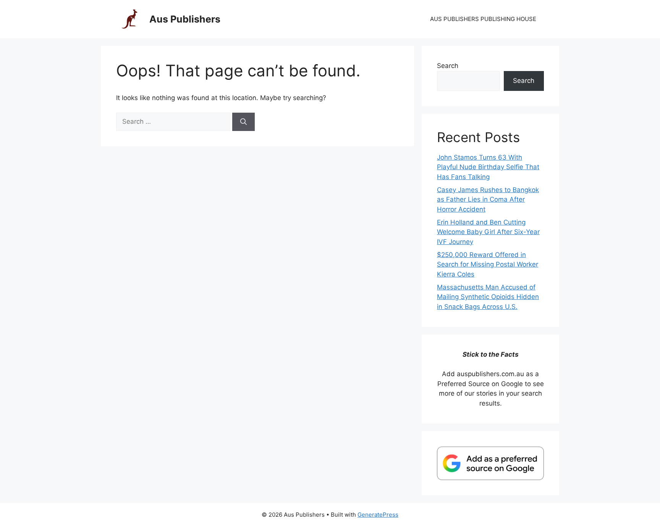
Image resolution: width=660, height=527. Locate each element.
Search (447, 66)
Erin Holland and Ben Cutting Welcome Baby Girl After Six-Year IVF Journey (488, 232)
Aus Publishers (184, 19)
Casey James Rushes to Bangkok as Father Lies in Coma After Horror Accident (488, 199)
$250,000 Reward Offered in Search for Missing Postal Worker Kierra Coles (487, 264)
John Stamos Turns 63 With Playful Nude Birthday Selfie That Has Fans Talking (488, 167)
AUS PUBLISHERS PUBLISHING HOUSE (483, 19)
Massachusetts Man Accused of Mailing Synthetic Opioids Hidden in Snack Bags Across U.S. (488, 296)
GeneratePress (378, 514)
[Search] (243, 122)
